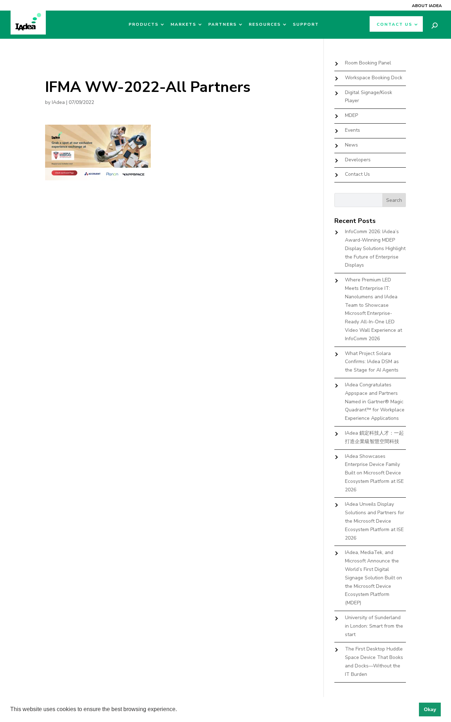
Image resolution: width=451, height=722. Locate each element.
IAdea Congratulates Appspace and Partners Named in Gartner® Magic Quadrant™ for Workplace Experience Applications (374, 401)
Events (352, 130)
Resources (265, 24)
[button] (179, 710)
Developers (358, 159)
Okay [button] (430, 709)
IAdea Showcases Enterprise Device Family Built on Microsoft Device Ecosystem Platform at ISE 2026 (374, 473)
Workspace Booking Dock (373, 77)
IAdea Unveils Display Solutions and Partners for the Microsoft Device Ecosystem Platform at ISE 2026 (374, 521)
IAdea (58, 102)
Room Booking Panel (368, 63)
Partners (222, 24)
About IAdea (427, 5)
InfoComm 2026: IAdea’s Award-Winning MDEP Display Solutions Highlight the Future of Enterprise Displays (375, 248)
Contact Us (394, 24)
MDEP (351, 115)
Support (306, 24)
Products (144, 24)
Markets (183, 24)
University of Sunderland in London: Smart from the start (374, 626)
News (351, 145)
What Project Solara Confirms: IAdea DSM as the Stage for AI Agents (372, 362)
